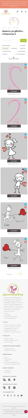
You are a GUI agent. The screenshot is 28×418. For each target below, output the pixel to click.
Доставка (7, 372)
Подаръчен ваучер (10, 348)
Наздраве (14, 48)
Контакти (8, 314)
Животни (22, 48)
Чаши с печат (8, 342)
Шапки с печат (9, 338)
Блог (6, 357)
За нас (6, 313)
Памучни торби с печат (11, 340)
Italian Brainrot (20, 54)
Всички (9, 274)
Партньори (8, 359)
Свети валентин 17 (14, 94)
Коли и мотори (7, 51)
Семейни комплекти (10, 350)
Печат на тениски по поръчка (13, 325)
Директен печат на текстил (13, 331)
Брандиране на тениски (11, 328)
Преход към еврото (10, 318)
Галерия (7, 360)
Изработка (8, 370)
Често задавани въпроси (11, 362)
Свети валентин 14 (14, 164)
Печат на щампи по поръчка (12, 326)
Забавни (22, 45)
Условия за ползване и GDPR (12, 364)
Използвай (14, 91)
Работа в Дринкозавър (11, 316)
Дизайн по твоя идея (10, 330)
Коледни (5, 48)
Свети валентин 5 (14, 233)
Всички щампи (6, 45)
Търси (23, 40)
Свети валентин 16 (14, 129)
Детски (5, 54)
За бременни (21, 51)
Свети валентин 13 (14, 199)
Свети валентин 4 (14, 268)
